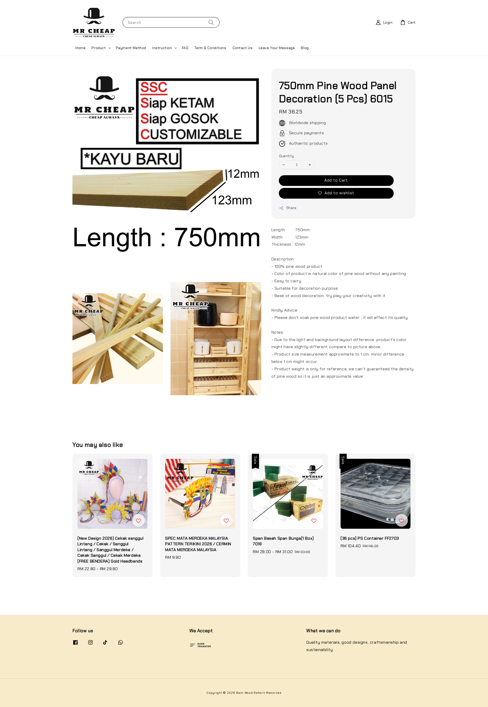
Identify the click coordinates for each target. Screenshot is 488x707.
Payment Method (131, 48)
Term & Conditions (210, 48)
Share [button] (291, 207)
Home (80, 48)
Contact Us (243, 48)
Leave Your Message (277, 48)
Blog (305, 48)
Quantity (286, 156)
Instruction (162, 48)
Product (99, 48)
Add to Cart (336, 180)
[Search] (211, 22)
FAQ (185, 48)
